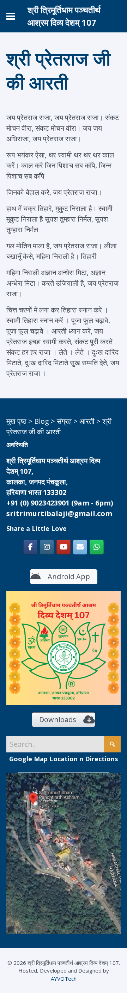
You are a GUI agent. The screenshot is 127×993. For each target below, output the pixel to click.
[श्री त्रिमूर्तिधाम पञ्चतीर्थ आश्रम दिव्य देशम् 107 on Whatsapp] (97, 547)
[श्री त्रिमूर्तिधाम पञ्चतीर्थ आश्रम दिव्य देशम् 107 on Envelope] (80, 547)
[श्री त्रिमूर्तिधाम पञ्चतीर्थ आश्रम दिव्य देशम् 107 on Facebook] (30, 547)
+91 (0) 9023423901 (37, 503)
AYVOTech (64, 978)
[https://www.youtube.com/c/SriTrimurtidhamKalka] (63, 547)
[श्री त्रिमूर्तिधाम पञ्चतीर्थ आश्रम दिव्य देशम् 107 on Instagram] (47, 547)
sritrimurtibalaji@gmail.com (59, 513)
